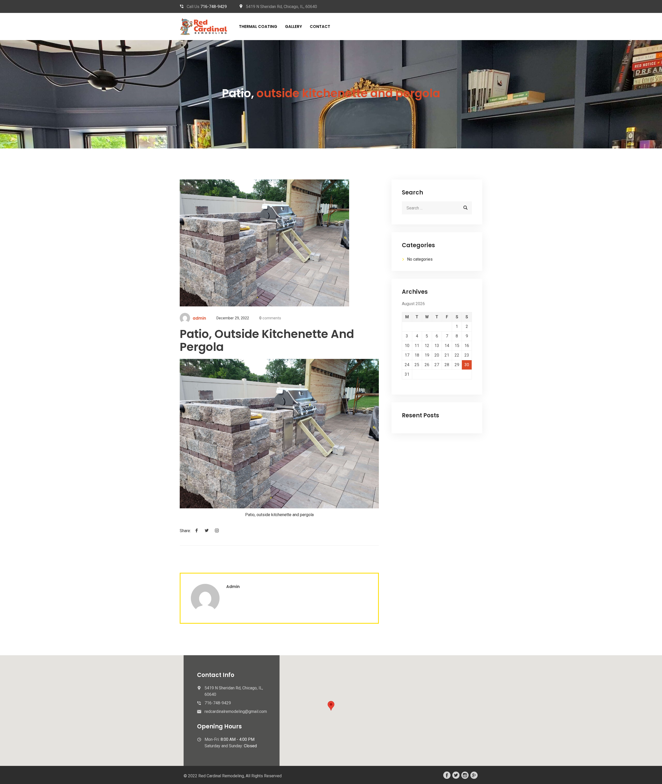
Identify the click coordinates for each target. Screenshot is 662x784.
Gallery (293, 26)
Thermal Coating (258, 26)
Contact (320, 26)
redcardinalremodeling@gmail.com (236, 711)
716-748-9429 (213, 6)
